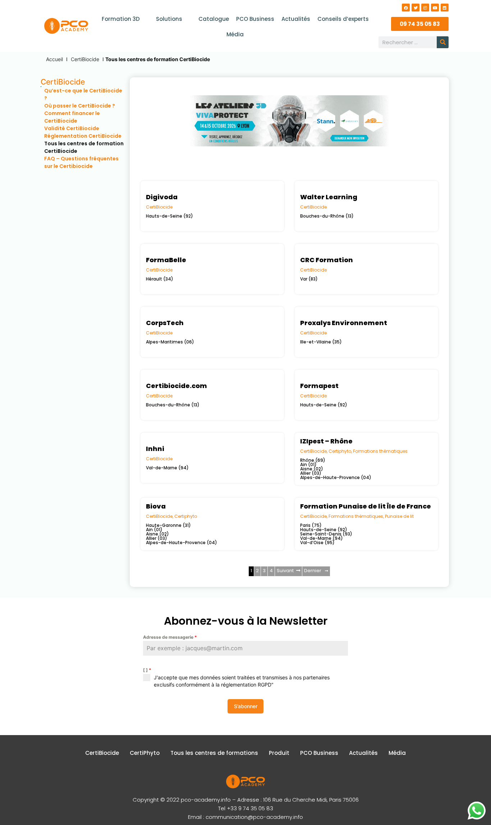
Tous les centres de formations (214, 753)
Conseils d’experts (343, 19)
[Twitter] (415, 8)
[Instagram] (425, 8)
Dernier (312, 570)
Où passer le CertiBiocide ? (80, 105)
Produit (279, 753)
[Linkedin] (445, 8)
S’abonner (245, 706)
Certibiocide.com (176, 385)
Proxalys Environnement (343, 322)
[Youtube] (435, 8)
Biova (156, 506)
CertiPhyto (145, 753)
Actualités (295, 19)
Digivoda (162, 196)
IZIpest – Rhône (326, 441)
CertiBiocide (85, 59)
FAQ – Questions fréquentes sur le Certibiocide (81, 162)
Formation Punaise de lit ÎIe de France (365, 506)
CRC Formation (326, 259)
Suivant (285, 570)
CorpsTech (165, 322)
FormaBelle (166, 259)
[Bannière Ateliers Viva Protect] (289, 173)
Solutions (169, 19)
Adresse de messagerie (170, 637)
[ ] (147, 670)
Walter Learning (328, 196)
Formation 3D (121, 19)
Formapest (319, 385)
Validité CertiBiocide (71, 128)
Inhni (155, 448)
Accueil (54, 59)
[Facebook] (406, 8)
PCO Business (255, 19)
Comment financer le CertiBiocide (72, 117)
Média (235, 34)
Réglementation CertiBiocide (82, 136)
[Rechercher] (443, 42)
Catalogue (213, 19)
